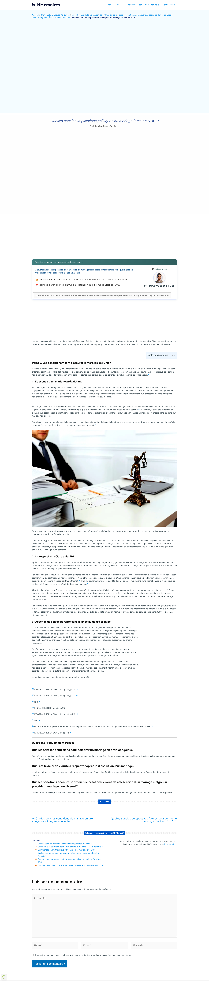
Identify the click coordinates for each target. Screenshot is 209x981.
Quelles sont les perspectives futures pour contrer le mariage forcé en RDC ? (144, 819)
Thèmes (110, 5)
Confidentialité (169, 5)
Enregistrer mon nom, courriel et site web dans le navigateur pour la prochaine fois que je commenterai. (83, 955)
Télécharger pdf (135, 5)
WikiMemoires (46, 4)
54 (42, 642)
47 (149, 374)
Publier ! (120, 5)
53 (48, 599)
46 (33, 689)
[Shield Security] (4, 977)
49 (95, 425)
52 (40, 593)
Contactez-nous (152, 5)
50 (79, 580)
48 (139, 409)
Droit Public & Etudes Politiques (55, 15)
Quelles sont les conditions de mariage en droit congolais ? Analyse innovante (63, 819)
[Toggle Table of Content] (172, 355)
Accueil (35, 15)
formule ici (169, 844)
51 (87, 583)
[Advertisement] (104, 238)
